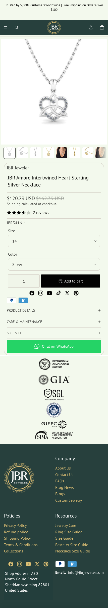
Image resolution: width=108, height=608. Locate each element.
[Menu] (6, 27)
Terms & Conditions (21, 544)
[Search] (16, 27)
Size (11, 230)
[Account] (90, 27)
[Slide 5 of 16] (61, 152)
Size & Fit (15, 333)
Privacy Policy (15, 525)
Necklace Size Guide (72, 550)
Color (12, 254)
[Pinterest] (76, 293)
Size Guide (64, 538)
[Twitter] (67, 293)
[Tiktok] (59, 293)
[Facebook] (32, 293)
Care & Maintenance (24, 321)
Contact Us (64, 474)
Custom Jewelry (68, 500)
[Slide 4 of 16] (48, 152)
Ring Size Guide (68, 531)
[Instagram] (41, 293)
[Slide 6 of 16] (74, 152)
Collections (13, 550)
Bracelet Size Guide (71, 544)
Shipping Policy (17, 538)
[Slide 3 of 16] (35, 152)
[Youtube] (49, 293)
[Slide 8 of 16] (100, 152)
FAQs (59, 480)
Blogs (60, 493)
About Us (63, 468)
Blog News (64, 487)
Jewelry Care (65, 525)
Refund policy (16, 531)
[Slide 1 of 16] (9, 152)
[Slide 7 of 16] (87, 152)
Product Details (21, 310)
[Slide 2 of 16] (22, 152)
